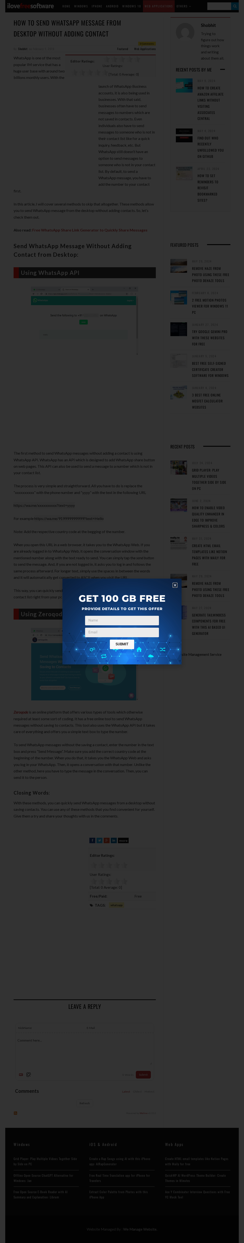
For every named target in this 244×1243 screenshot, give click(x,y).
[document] (122, 621)
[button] (175, 585)
